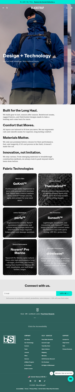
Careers (26, 359)
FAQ (64, 346)
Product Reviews (67, 349)
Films (25, 355)
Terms (26, 388)
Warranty (44, 355)
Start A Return (46, 349)
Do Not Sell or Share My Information (49, 388)
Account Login (46, 342)
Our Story (27, 339)
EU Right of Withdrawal (48, 365)
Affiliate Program (29, 362)
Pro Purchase (45, 362)
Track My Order (46, 346)
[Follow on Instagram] (35, 381)
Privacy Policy (33, 388)
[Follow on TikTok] (45, 381)
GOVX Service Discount (48, 359)
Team (26, 349)
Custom (26, 346)
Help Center (66, 342)
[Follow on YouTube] (40, 381)
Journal (26, 352)
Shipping (44, 352)
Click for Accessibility (37, 326)
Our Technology (28, 342)
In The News (27, 365)
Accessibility (19, 388)
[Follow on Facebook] (30, 381)
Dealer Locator (28, 368)
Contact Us (66, 339)
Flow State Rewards (47, 339)
